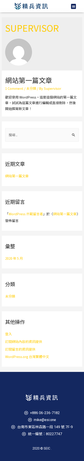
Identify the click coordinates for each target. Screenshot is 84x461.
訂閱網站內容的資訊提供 (23, 341)
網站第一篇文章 (28, 80)
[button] (73, 6)
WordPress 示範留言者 (26, 213)
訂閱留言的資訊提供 (20, 349)
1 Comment (14, 88)
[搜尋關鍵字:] (42, 134)
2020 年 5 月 (14, 258)
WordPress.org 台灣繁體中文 (27, 356)
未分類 (31, 88)
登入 (8, 333)
